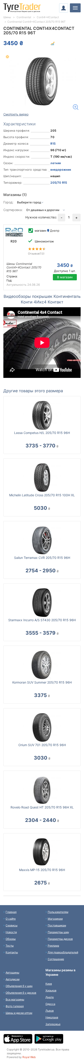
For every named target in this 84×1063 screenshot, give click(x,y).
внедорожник (60, 169)
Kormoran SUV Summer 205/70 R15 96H (42, 682)
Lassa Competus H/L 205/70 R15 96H (42, 433)
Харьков (50, 990)
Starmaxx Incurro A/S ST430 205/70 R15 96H (42, 620)
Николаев (51, 1017)
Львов (49, 1010)
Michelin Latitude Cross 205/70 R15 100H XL (42, 495)
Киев (48, 983)
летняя (55, 163)
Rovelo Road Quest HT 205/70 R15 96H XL (42, 807)
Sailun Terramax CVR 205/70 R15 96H (42, 558)
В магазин (65, 277)
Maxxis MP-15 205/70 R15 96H (42, 870)
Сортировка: (13, 210)
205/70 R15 (58, 182)
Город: (8, 202)
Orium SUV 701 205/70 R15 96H (42, 745)
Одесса (50, 1004)
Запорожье (52, 1024)
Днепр (49, 997)
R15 (53, 143)
